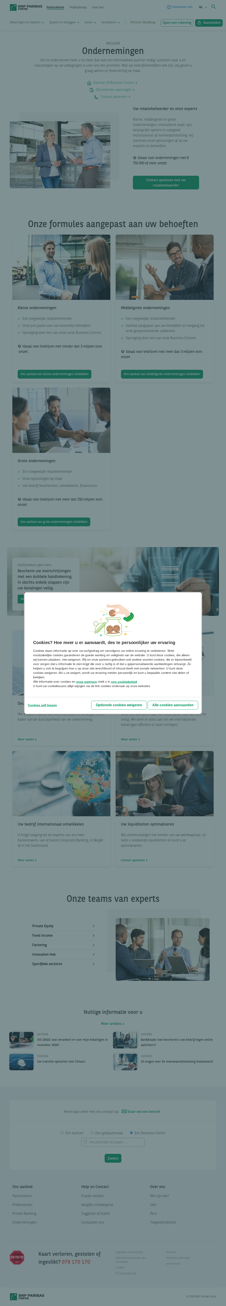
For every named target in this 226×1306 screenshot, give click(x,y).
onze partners (86, 682)
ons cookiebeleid (124, 682)
